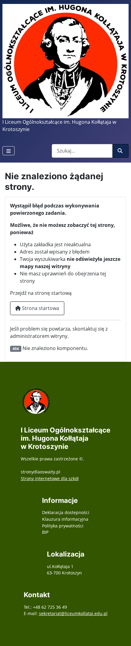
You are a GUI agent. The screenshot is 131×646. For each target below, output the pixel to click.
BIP (45, 532)
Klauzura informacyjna (65, 519)
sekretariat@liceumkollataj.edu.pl (73, 613)
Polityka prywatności (62, 526)
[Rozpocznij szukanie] (120, 151)
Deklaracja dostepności (65, 512)
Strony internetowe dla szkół (50, 478)
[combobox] (82, 151)
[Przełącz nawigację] (8, 150)
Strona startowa (40, 308)
